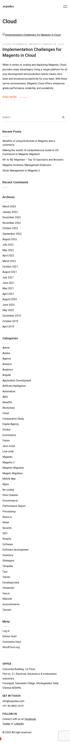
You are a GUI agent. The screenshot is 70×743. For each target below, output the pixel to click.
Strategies (8, 560)
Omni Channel (10, 495)
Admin (6, 347)
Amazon (7, 364)
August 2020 (9, 299)
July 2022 (8, 244)
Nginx (5, 484)
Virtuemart (8, 587)
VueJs (6, 593)
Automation (8, 391)
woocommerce (10, 604)
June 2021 (8, 282)
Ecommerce (9, 435)
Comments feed (11, 641)
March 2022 (9, 261)
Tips (4, 571)
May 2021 (8, 288)
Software (7, 544)
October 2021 (10, 266)
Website (7, 598)
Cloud (5, 413)
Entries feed (9, 636)
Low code (8, 451)
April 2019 (8, 326)
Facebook (30, 719)
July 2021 (8, 277)
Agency (6, 358)
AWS (5, 396)
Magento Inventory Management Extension (26, 165)
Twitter (6, 723)
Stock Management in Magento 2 (21, 170)
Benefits (7, 402)
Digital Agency (10, 424)
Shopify (6, 538)
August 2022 (9, 239)
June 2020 (8, 304)
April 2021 (8, 293)
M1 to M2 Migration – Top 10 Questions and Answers (32, 159)
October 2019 (10, 321)
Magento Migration (13, 467)
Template (7, 566)
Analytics (7, 369)
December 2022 (11, 217)
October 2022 (10, 228)
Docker (6, 429)
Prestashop (9, 511)
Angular (6, 375)
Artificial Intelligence (14, 385)
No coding (8, 489)
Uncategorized (10, 582)
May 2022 (8, 250)
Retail (5, 522)
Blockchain (8, 407)
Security (7, 527)
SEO (4, 533)
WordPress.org (11, 647)
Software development (15, 549)
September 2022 (12, 233)
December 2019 (11, 315)
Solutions (7, 555)
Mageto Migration (12, 473)
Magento (7, 456)
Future (6, 440)
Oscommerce (10, 500)
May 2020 (8, 310)
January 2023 (10, 212)
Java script (8, 446)
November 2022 (11, 222)
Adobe (6, 353)
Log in (5, 630)
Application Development (16, 380)
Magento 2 (8, 462)
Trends (6, 577)
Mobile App (9, 478)
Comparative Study (13, 418)
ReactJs (7, 517)
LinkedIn (19, 723)
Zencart (6, 609)
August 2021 (9, 272)
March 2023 (9, 206)
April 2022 (8, 255)
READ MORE (9, 96)
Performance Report (14, 506)
